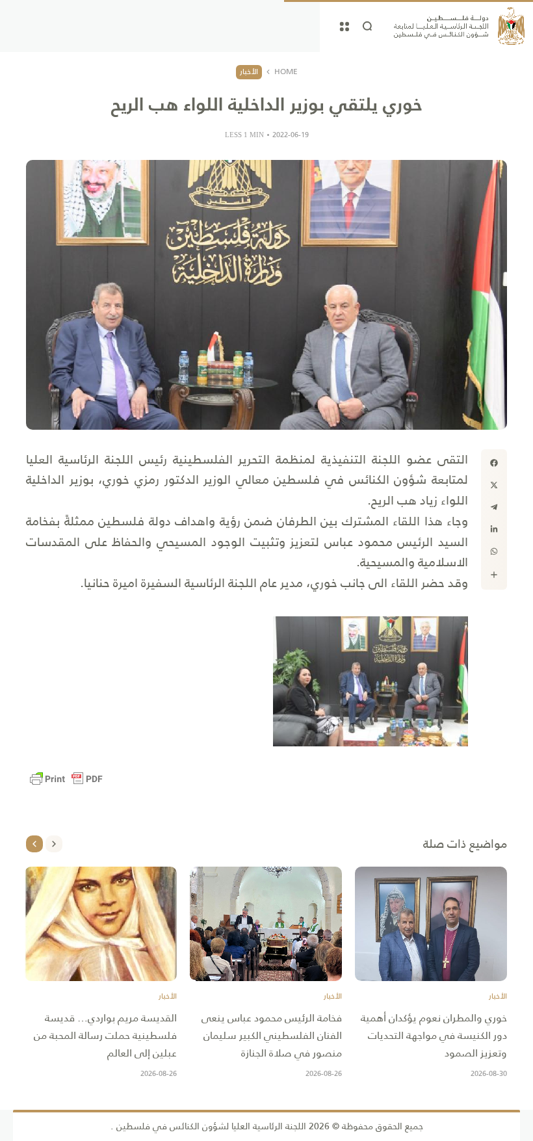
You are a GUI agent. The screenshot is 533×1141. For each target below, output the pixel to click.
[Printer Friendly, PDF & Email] (66, 779)
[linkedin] (494, 529)
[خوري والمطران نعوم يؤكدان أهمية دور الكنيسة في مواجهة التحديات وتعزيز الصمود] (431, 924)
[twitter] (494, 485)
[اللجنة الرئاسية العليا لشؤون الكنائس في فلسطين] (459, 26)
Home (286, 72)
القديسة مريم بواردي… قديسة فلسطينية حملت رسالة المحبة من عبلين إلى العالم (105, 1035)
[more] (494, 575)
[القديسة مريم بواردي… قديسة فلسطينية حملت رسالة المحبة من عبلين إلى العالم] (101, 924)
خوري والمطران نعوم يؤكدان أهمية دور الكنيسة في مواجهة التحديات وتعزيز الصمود (434, 1035)
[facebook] (494, 463)
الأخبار (249, 71)
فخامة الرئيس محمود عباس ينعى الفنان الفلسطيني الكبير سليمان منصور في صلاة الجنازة (272, 1035)
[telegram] (494, 507)
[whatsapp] (494, 551)
